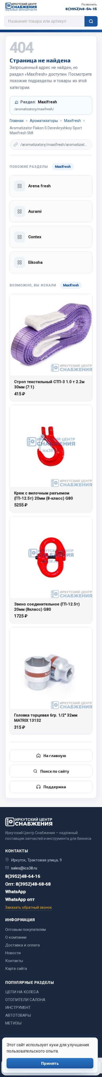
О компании (15, 937)
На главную (54, 755)
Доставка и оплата (22, 945)
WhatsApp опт (20, 899)
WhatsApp (15, 891)
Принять (50, 1063)
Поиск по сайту (54, 771)
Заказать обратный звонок (28, 907)
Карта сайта (16, 968)
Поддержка (54, 786)
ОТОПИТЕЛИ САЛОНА (25, 999)
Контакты (14, 960)
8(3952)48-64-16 (81, 7)
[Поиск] (91, 21)
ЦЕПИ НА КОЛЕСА (22, 992)
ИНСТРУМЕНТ (18, 1007)
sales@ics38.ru (24, 868)
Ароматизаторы (44, 121)
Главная (17, 121)
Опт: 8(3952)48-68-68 (28, 884)
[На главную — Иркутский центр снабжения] (21, 7)
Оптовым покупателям (25, 929)
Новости (13, 953)
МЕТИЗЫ (13, 1023)
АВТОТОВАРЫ (18, 1015)
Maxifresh (72, 121)
